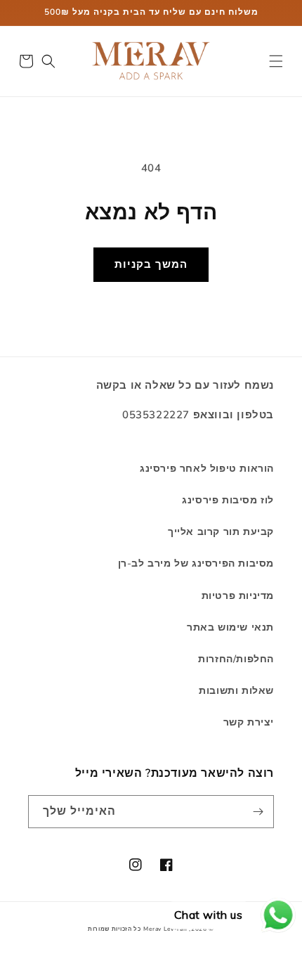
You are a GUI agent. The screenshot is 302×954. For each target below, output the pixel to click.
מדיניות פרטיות (238, 595)
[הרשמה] (257, 811)
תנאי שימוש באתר (230, 627)
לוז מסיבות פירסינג (228, 500)
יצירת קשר (248, 722)
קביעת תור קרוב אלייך (221, 532)
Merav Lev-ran (165, 929)
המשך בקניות (151, 264)
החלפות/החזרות (236, 659)
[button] (276, 61)
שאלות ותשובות (236, 690)
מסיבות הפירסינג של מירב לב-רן (196, 563)
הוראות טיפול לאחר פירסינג (207, 468)
